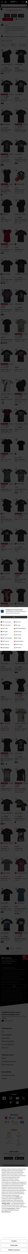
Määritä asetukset (14, 1250)
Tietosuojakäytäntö (6, 1211)
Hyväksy (14, 1241)
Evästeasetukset (11, 1208)
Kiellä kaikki (14, 1245)
